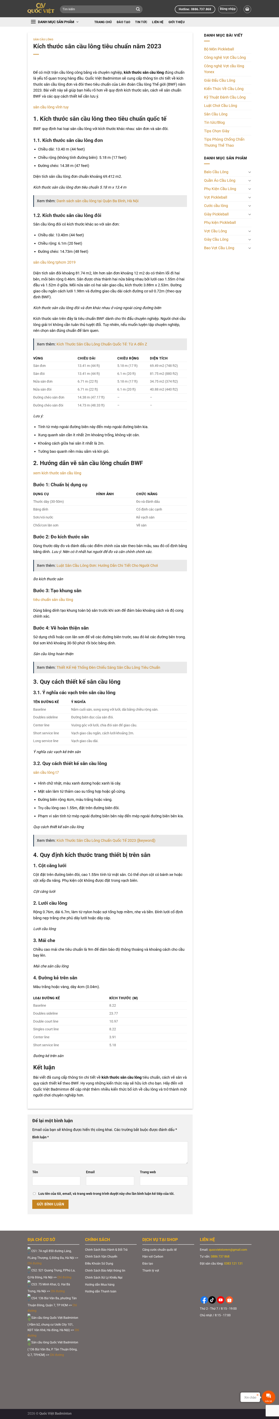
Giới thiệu (177, 22)
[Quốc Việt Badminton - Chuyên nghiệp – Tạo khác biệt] (41, 8)
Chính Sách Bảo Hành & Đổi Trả (106, 1249)
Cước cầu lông (216, 206)
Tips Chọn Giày (216, 131)
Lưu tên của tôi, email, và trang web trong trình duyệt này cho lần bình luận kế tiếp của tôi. (106, 1194)
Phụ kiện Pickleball (220, 222)
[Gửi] (138, 9)
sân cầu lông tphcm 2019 (54, 262)
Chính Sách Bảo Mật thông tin (105, 1270)
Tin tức (141, 22)
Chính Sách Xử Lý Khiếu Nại (103, 1277)
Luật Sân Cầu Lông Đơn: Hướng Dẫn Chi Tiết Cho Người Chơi (107, 565)
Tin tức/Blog (214, 123)
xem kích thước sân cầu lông (57, 473)
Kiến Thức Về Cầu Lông (224, 89)
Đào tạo (123, 22)
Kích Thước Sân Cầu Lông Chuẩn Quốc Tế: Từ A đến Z (102, 344)
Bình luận (40, 1137)
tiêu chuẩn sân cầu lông (53, 600)
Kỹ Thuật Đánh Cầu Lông (225, 97)
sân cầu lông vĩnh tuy (51, 107)
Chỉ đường (35, 1263)
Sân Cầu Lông (43, 39)
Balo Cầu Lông (216, 172)
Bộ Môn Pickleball (219, 49)
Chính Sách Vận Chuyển (101, 1256)
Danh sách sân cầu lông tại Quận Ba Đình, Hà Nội (98, 201)
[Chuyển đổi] (249, 172)
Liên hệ (157, 22)
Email (90, 1172)
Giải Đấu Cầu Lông (219, 80)
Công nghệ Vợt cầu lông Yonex (224, 69)
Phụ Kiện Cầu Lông (220, 189)
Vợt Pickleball (215, 197)
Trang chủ (103, 22)
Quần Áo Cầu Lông (219, 180)
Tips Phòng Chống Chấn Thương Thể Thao (224, 142)
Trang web (148, 1172)
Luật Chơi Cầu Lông (220, 106)
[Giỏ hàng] (247, 9)
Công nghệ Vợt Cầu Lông (225, 58)
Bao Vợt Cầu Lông (219, 248)
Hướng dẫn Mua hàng (99, 1284)
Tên (35, 1172)
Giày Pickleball (216, 214)
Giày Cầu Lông (216, 239)
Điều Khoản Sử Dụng (99, 1263)
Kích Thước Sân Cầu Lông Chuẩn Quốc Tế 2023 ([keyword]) (106, 840)
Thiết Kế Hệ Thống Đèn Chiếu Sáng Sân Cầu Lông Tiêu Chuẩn (108, 667)
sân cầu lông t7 (46, 772)
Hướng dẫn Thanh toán (101, 1291)
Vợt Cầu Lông (215, 231)
